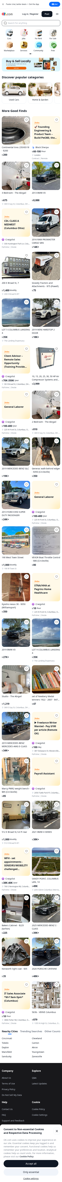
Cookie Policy (38, 1109)
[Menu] (57, 14)
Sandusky (6, 1056)
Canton (35, 1042)
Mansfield (7, 1051)
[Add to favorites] (26, 119)
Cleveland (37, 1038)
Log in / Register (30, 14)
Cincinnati (7, 1038)
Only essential (31, 1172)
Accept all (31, 1163)
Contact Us (7, 1109)
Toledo (5, 1042)
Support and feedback (13, 1120)
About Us (6, 1077)
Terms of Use (8, 1083)
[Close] (57, 1131)
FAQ (4, 1114)
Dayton (5, 1047)
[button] (31, 64)
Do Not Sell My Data (12, 1095)
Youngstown (38, 1051)
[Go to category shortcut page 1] (30, 53)
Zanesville (37, 1056)
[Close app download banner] (3, 4)
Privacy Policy (8, 1089)
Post (47, 14)
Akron (35, 1047)
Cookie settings (31, 1178)
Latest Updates (39, 1083)
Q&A (34, 1077)
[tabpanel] (31, 1047)
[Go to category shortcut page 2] (32, 53)
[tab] (10, 1032)
